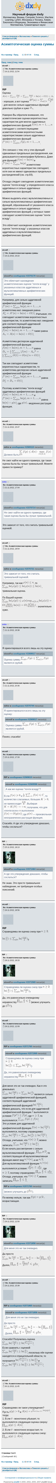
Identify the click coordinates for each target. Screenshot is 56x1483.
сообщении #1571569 (24, 982)
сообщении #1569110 (23, 447)
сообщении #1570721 (23, 569)
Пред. (16, 55)
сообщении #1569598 (26, 784)
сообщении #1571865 (21, 1306)
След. (36, 55)
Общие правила (44, 1478)
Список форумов (9, 1468)
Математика (24, 1468)
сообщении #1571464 (24, 869)
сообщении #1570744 (23, 706)
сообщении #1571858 (24, 1243)
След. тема (18, 62)
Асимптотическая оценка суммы (27, 44)
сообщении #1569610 (21, 777)
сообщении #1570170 (24, 276)
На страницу (6, 55)
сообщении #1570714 (24, 508)
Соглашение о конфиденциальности (20, 1478)
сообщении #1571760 (21, 1046)
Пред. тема (6, 62)
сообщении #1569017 (24, 654)
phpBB (16, 1482)
